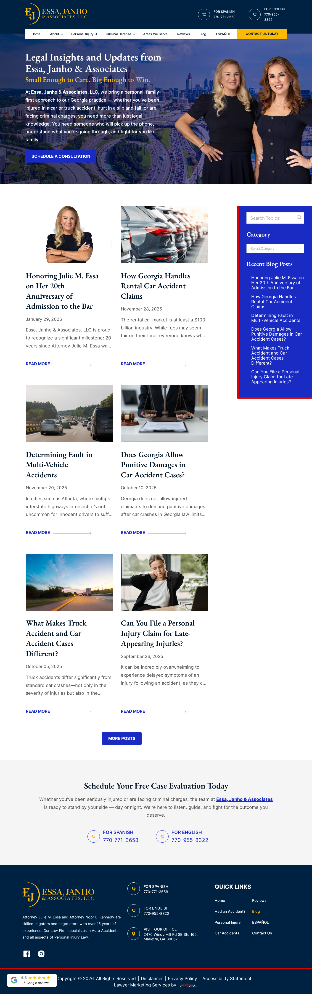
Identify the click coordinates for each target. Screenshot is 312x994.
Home (36, 34)
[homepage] (56, 14)
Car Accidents (227, 933)
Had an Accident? (230, 911)
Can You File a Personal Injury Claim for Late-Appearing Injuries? (158, 633)
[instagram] (44, 954)
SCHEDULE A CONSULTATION (61, 156)
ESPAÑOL (223, 34)
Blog (203, 34)
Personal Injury (82, 34)
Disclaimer (152, 978)
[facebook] (29, 954)
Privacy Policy (182, 978)
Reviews (183, 34)
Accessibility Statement (226, 978)
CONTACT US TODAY (262, 34)
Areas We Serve (155, 34)
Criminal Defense (118, 34)
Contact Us (262, 933)
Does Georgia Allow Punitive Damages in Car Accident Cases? (153, 464)
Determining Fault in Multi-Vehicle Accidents (59, 464)
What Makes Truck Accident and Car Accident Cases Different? (56, 638)
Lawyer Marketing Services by (145, 985)
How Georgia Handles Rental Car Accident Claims (155, 286)
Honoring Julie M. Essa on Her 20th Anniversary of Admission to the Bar (62, 291)
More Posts (121, 738)
